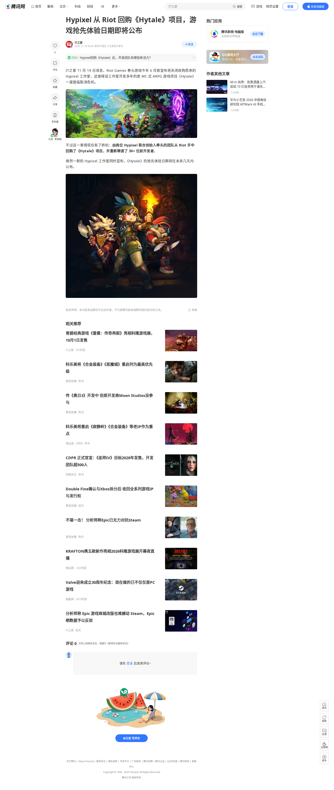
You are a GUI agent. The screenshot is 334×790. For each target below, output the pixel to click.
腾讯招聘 (148, 761)
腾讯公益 (159, 761)
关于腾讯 (71, 761)
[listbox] (131, 476)
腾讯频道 (184, 761)
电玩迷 (70, 443)
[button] (257, 34)
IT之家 (70, 350)
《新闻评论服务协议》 (118, 643)
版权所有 (136, 777)
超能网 (70, 599)
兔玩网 (70, 568)
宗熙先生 (71, 474)
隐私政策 (112, 761)
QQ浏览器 (172, 761)
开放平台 (124, 761)
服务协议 (101, 761)
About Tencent (86, 761)
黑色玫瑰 (71, 381)
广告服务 (136, 761)
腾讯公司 (126, 777)
